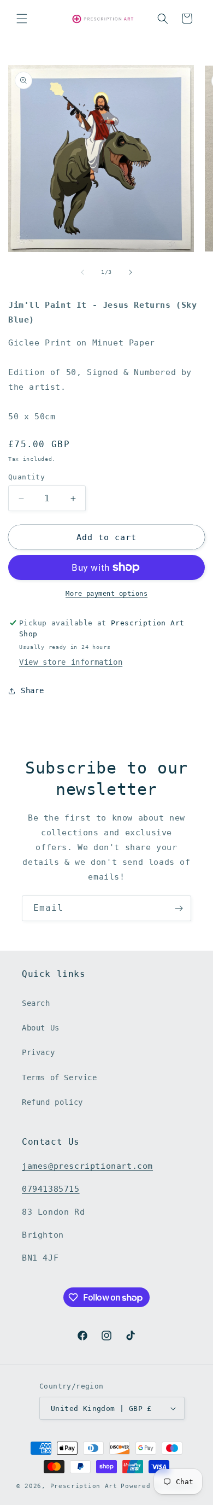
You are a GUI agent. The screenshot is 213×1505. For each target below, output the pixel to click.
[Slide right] (131, 272)
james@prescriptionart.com (87, 1166)
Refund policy (52, 1102)
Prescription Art (83, 1486)
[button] (22, 19)
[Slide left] (82, 272)
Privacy (38, 1052)
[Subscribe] (179, 908)
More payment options (106, 594)
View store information (70, 662)
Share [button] (32, 690)
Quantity (26, 477)
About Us (41, 1027)
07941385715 (51, 1189)
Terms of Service (59, 1077)
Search (36, 1003)
